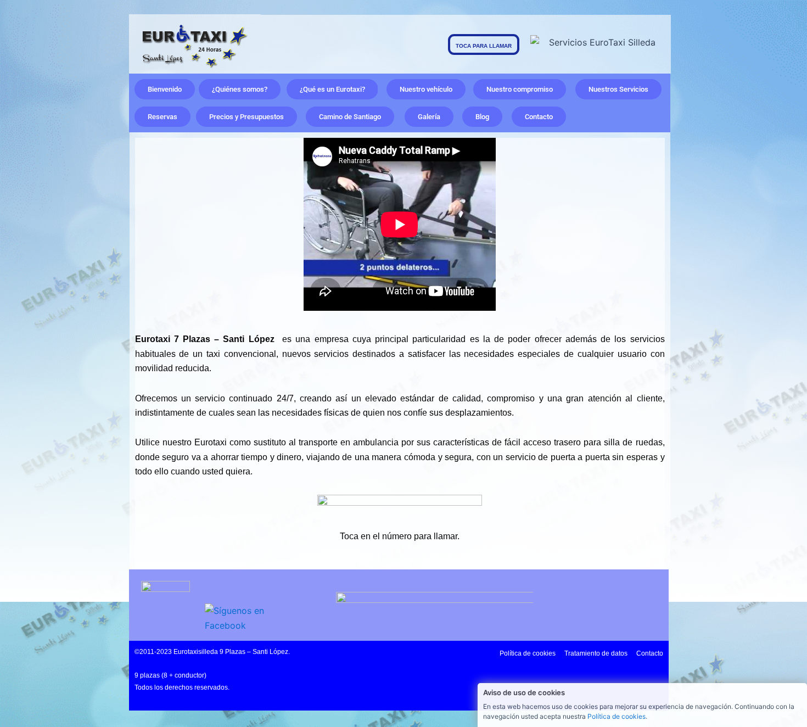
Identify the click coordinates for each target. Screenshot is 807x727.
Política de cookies (616, 716)
